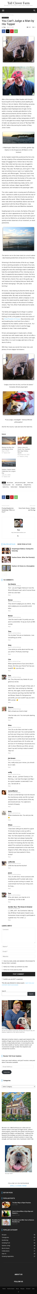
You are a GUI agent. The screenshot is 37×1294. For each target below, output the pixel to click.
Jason (10, 873)
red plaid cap (19, 484)
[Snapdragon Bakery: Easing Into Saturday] (6, 551)
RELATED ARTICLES (9, 544)
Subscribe (7, 1072)
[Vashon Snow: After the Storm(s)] (6, 559)
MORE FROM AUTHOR (24, 544)
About (17, 1288)
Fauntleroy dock (6, 484)
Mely (9, 811)
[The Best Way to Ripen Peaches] (6, 1205)
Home (3, 15)
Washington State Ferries (25, 487)
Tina (9, 631)
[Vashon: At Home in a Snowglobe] (6, 568)
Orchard (28, 1288)
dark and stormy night (20, 482)
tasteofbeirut (13, 791)
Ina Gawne (12, 584)
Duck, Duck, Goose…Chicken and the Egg (27, 509)
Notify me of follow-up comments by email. (16, 966)
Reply (9, 595)
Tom (4, 27)
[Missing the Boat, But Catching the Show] (9, 441)
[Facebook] (3, 31)
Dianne (10, 707)
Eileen (10, 825)
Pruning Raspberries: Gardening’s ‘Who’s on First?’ (8, 510)
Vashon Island (14, 487)
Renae (10, 600)
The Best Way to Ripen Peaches (21, 1202)
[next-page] (6, 575)
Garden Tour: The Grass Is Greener (20, 907)
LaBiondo (11, 862)
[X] (8, 31)
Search (4, 991)
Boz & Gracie (10, 482)
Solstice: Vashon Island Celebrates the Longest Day (9, 471)
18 (34, 27)
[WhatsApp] (16, 31)
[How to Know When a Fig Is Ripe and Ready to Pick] (6, 1213)
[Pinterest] (12, 31)
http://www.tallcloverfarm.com (18, 532)
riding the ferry (27, 484)
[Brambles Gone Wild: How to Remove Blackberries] (6, 1222)
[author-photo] (18, 527)
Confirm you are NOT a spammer (13, 979)
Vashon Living (10, 15)
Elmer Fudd (30, 482)
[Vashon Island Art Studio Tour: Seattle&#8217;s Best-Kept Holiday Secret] (25, 441)
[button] (3, 10)
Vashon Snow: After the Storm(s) (23, 557)
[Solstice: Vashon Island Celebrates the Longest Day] (9, 463)
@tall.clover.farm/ (18, 1186)
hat (13, 484)
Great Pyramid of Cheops (12, 319)
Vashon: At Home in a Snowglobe (23, 566)
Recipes (22, 1288)
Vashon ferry (6, 487)
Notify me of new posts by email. (13, 969)
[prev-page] (3, 575)
